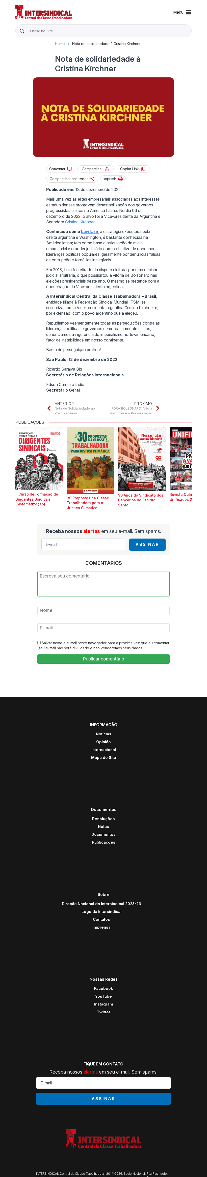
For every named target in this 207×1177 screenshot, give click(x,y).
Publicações (103, 842)
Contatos (101, 919)
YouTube (103, 996)
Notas (103, 826)
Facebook (103, 988)
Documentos (103, 834)
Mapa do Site (103, 757)
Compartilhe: (92, 169)
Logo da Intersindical (101, 911)
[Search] (22, 31)
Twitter (103, 1012)
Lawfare (89, 231)
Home (60, 43)
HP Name (16, 41)
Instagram (103, 1004)
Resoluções (103, 818)
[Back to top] (194, 1164)
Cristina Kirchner (79, 221)
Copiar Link (129, 169)
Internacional (103, 749)
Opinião (103, 741)
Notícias (103, 734)
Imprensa (102, 927)
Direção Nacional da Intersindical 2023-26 (101, 903)
